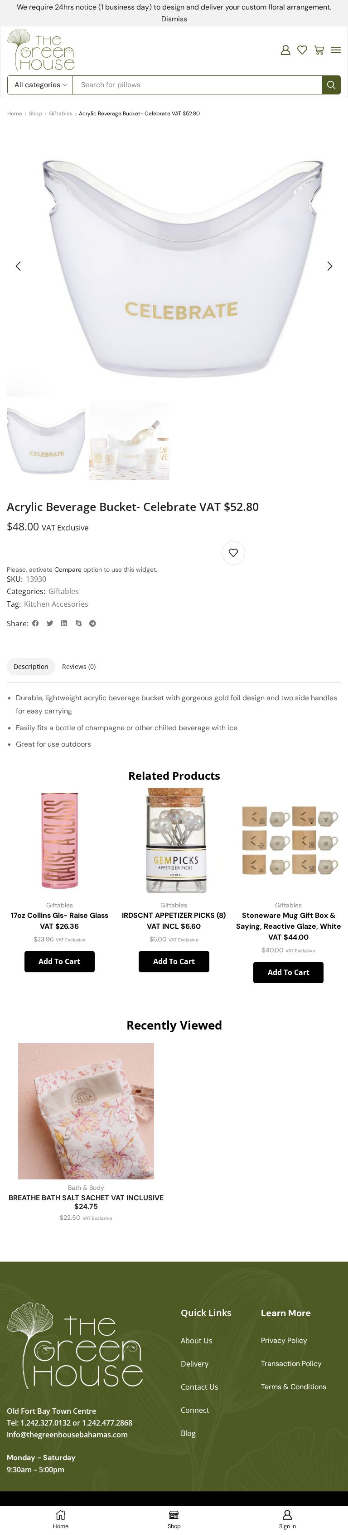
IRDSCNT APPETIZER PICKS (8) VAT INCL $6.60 (174, 921)
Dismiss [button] (174, 19)
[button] (285, 50)
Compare (68, 569)
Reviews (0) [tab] (79, 666)
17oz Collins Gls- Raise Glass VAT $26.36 (59, 921)
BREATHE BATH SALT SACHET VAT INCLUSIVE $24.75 (86, 1202)
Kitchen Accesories (56, 604)
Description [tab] (31, 666)
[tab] (31, 666)
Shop (35, 113)
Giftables (60, 113)
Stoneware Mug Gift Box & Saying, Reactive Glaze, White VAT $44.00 (288, 926)
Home (14, 113)
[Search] (331, 85)
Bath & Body (86, 1187)
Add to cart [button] (59, 961)
